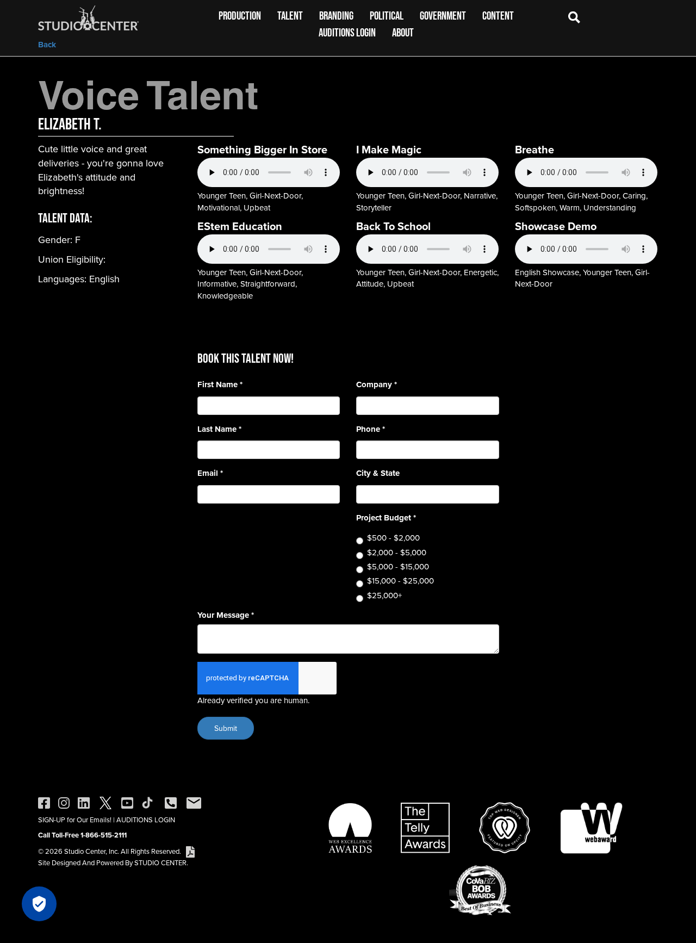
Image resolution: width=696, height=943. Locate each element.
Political (386, 15)
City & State (378, 473)
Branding (336, 15)
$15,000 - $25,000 (400, 580)
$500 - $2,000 (393, 537)
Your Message (225, 615)
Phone (370, 429)
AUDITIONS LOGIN (145, 819)
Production (240, 15)
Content (498, 15)
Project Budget (386, 518)
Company (376, 384)
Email (210, 473)
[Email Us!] (194, 802)
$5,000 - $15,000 (398, 566)
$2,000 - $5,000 (396, 552)
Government (443, 15)
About (403, 32)
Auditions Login (347, 32)
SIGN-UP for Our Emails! (74, 819)
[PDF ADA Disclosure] (190, 851)
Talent (290, 15)
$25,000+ (384, 595)
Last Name (219, 429)
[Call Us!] (171, 802)
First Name (220, 384)
